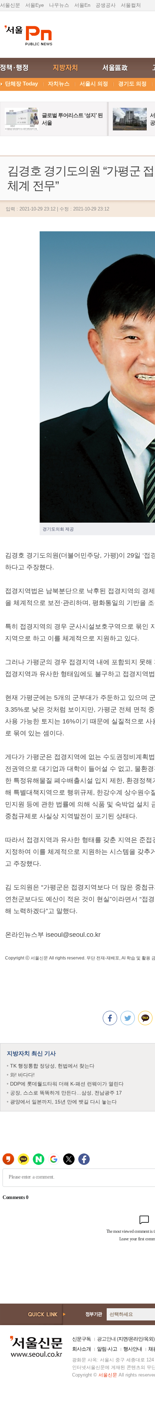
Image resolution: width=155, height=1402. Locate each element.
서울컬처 (131, 5)
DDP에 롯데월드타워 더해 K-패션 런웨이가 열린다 (67, 1084)
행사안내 (132, 1349)
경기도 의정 (132, 83)
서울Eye (34, 5)
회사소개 (81, 1349)
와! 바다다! (22, 1075)
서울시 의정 (94, 83)
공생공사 (106, 5)
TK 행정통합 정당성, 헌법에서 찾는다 (52, 1066)
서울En (82, 5)
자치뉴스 (59, 83)
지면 (123, 1339)
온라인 (136, 1339)
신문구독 (81, 1339)
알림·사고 (107, 1349)
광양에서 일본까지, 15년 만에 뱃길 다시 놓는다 (63, 1102)
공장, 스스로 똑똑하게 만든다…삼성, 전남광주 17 (66, 1093)
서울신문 (10, 5)
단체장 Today (21, 83)
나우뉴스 (59, 5)
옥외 (148, 1339)
